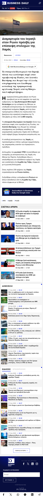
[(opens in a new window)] (3, 494)
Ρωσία (17, 200)
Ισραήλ (10, 200)
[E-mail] (39, 494)
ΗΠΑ (4, 200)
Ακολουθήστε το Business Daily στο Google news (22, 192)
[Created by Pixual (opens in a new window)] (21, 489)
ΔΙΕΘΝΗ (18, 55)
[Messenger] (25, 494)
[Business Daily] (15, 3)
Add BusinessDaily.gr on (22, 67)
